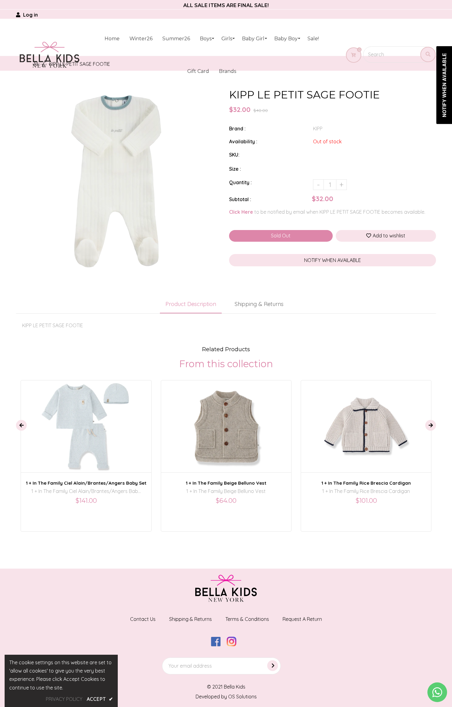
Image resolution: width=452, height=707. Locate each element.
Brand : (237, 128)
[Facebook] (218, 644)
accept (100, 699)
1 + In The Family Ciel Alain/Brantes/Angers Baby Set (86, 483)
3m (81, 421)
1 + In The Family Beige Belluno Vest (226, 483)
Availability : (243, 141)
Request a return (302, 619)
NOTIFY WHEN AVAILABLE (332, 260)
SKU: (234, 155)
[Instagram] (234, 644)
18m (215, 421)
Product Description (190, 304)
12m (352, 421)
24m (231, 421)
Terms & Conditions (247, 619)
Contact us (143, 619)
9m (94, 421)
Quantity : (240, 182)
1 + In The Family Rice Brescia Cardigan (366, 483)
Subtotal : (240, 199)
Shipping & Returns (259, 304)
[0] (351, 55)
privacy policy (64, 699)
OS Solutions (242, 696)
